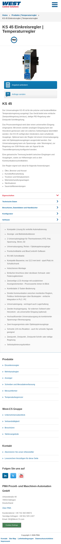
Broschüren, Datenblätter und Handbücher (20, 208)
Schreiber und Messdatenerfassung (20, 384)
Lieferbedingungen (26, 538)
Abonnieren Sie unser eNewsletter (19, 452)
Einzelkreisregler (12, 365)
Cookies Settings (12, 525)
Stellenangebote (12, 434)
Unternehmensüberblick (15, 415)
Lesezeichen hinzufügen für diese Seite (21, 458)
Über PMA (6, 508)
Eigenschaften (8, 195)
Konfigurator (7, 214)
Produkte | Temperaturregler (24, 15)
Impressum (5, 541)
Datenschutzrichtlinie (44, 538)
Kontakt (4, 538)
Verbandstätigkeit (12, 421)
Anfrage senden (18, 94)
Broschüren (10, 428)
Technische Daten (9, 202)
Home (5, 15)
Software (6, 220)
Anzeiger (8, 378)
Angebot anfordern (20, 85)
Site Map (12, 538)
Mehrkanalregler (12, 372)
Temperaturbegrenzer (14, 397)
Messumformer (11, 391)
